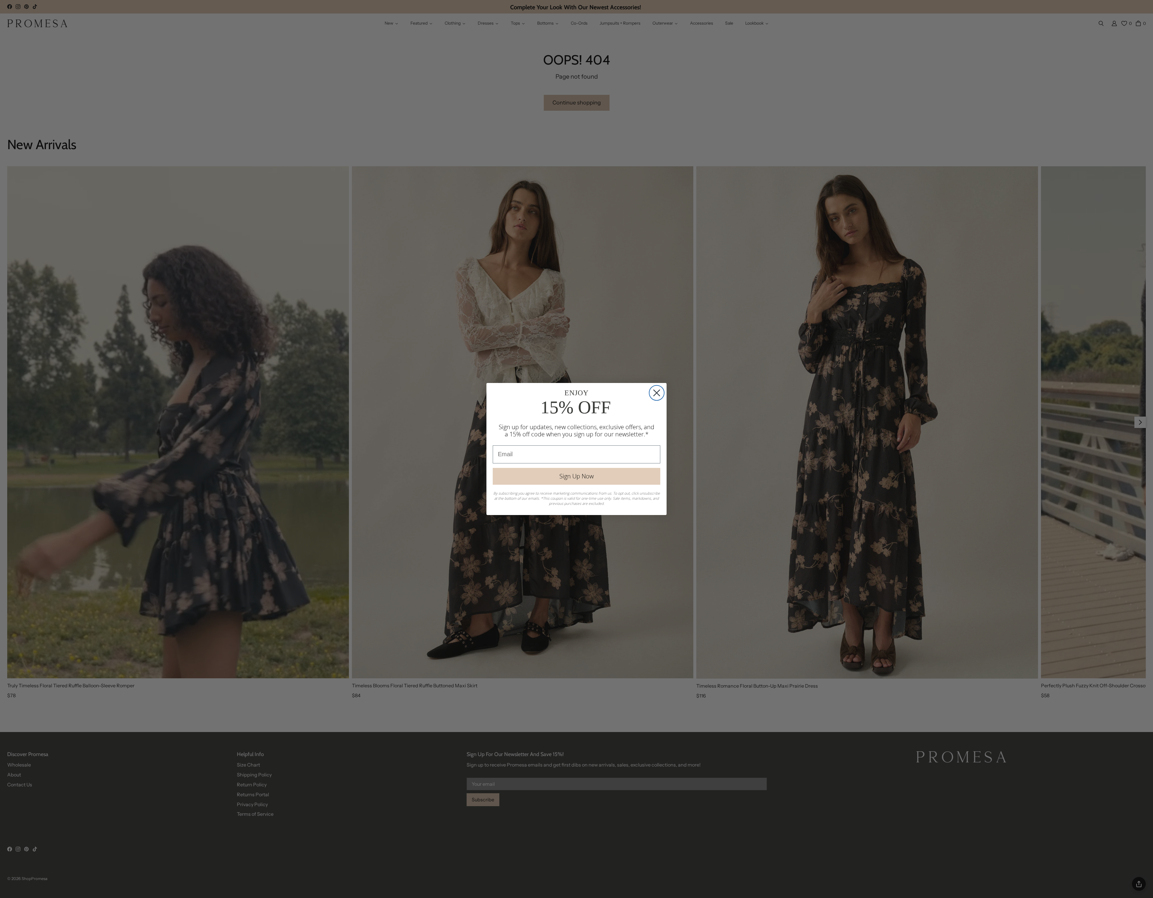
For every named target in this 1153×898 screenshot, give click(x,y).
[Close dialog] (656, 392)
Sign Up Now (576, 476)
